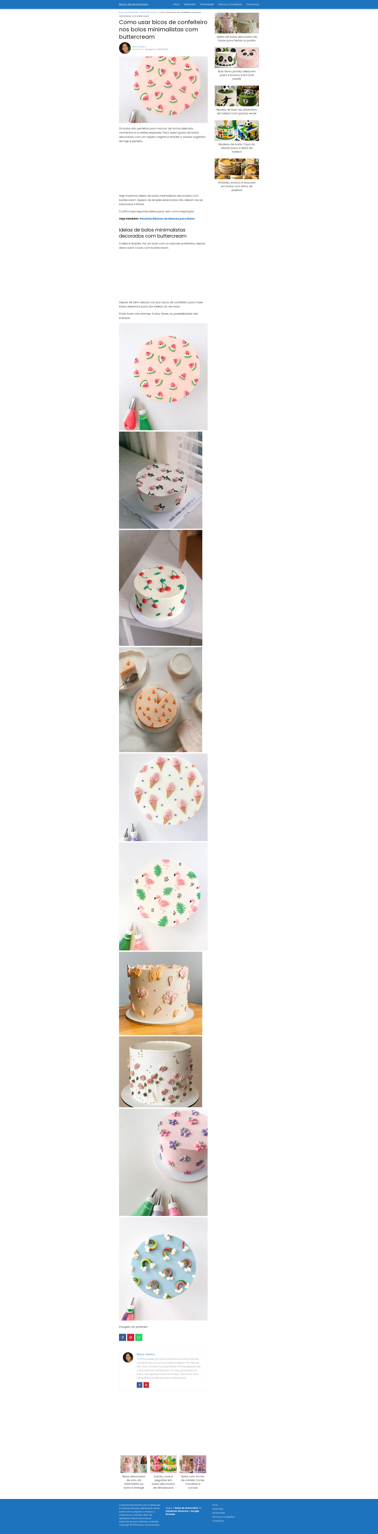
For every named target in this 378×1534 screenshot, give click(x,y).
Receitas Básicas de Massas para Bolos (167, 218)
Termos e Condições (230, 4)
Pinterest (183, 1511)
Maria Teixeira (139, 46)
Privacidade (207, 4)
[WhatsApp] (138, 1337)
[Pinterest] (130, 1337)
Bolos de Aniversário (133, 4)
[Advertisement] (163, 168)
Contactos (252, 4)
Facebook (171, 1511)
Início (176, 4)
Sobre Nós (189, 4)
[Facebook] (122, 1337)
